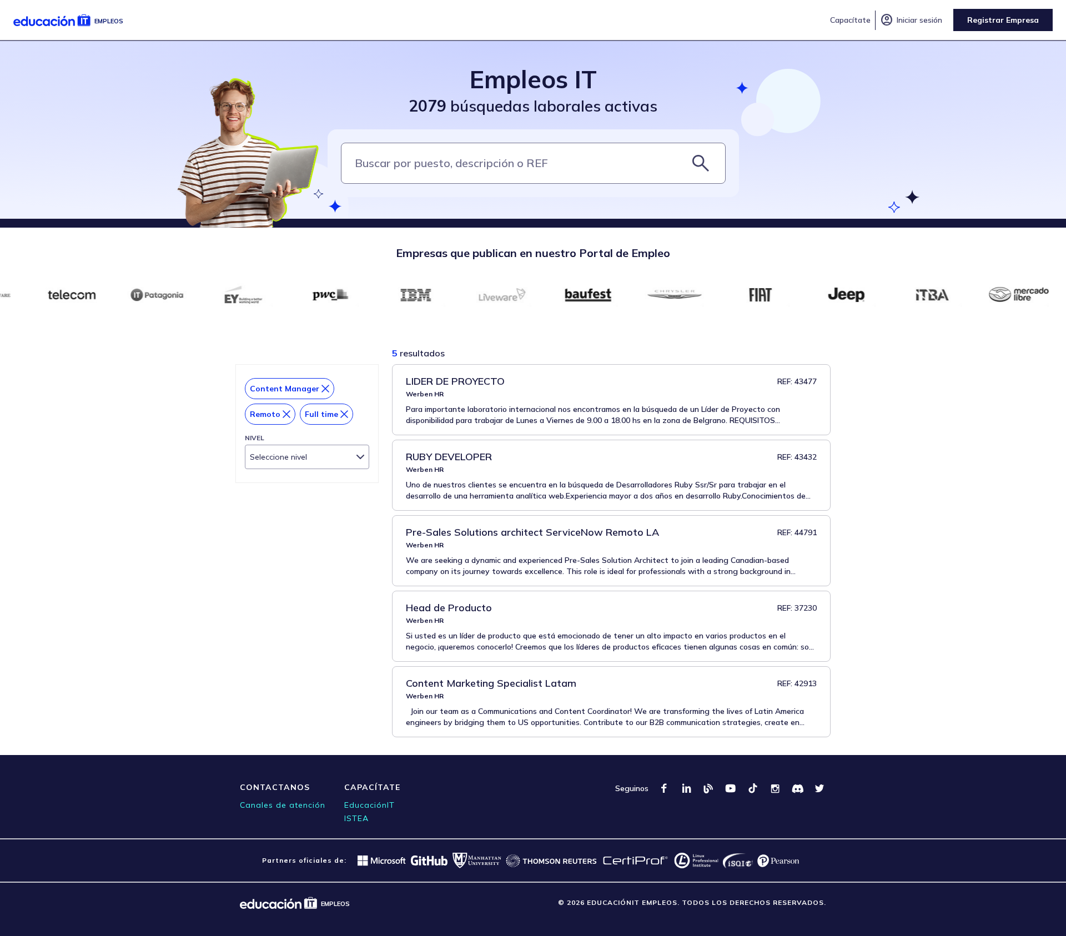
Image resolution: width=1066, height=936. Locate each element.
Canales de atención (282, 805)
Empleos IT (533, 79)
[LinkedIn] (686, 788)
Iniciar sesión (911, 20)
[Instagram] (775, 788)
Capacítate (850, 20)
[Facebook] (664, 788)
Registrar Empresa (1003, 20)
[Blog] (708, 788)
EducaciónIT (369, 805)
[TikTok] (753, 788)
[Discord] (797, 788)
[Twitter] (819, 788)
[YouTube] (730, 788)
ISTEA (356, 818)
